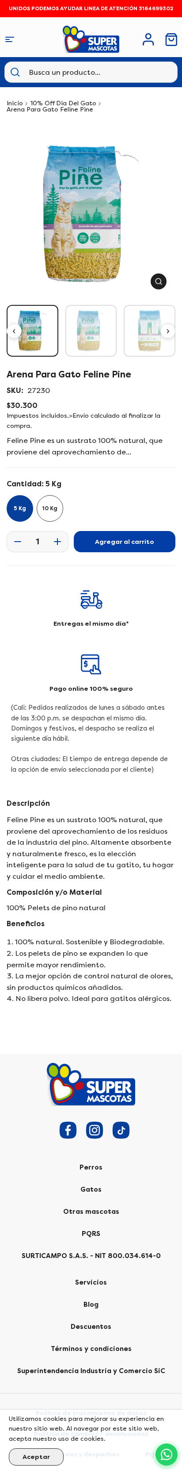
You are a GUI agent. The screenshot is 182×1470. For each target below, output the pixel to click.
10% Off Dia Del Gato (63, 103)
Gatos (91, 1189)
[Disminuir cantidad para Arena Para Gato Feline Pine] (15, 541)
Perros (91, 1167)
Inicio (15, 103)
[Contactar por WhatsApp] (166, 1454)
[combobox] (72, 72)
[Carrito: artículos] (171, 39)
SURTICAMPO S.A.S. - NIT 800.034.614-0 (91, 1256)
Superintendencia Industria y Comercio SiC (91, 1371)
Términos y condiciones (91, 1349)
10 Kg (49, 508)
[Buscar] (15, 72)
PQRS (91, 1234)
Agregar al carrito (124, 542)
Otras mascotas (91, 1212)
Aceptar (36, 1457)
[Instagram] (94, 1130)
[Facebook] (68, 1130)
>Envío (79, 415)
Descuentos (91, 1327)
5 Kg (20, 508)
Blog (91, 1304)
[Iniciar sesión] (148, 39)
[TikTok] (121, 1130)
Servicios (91, 1282)
